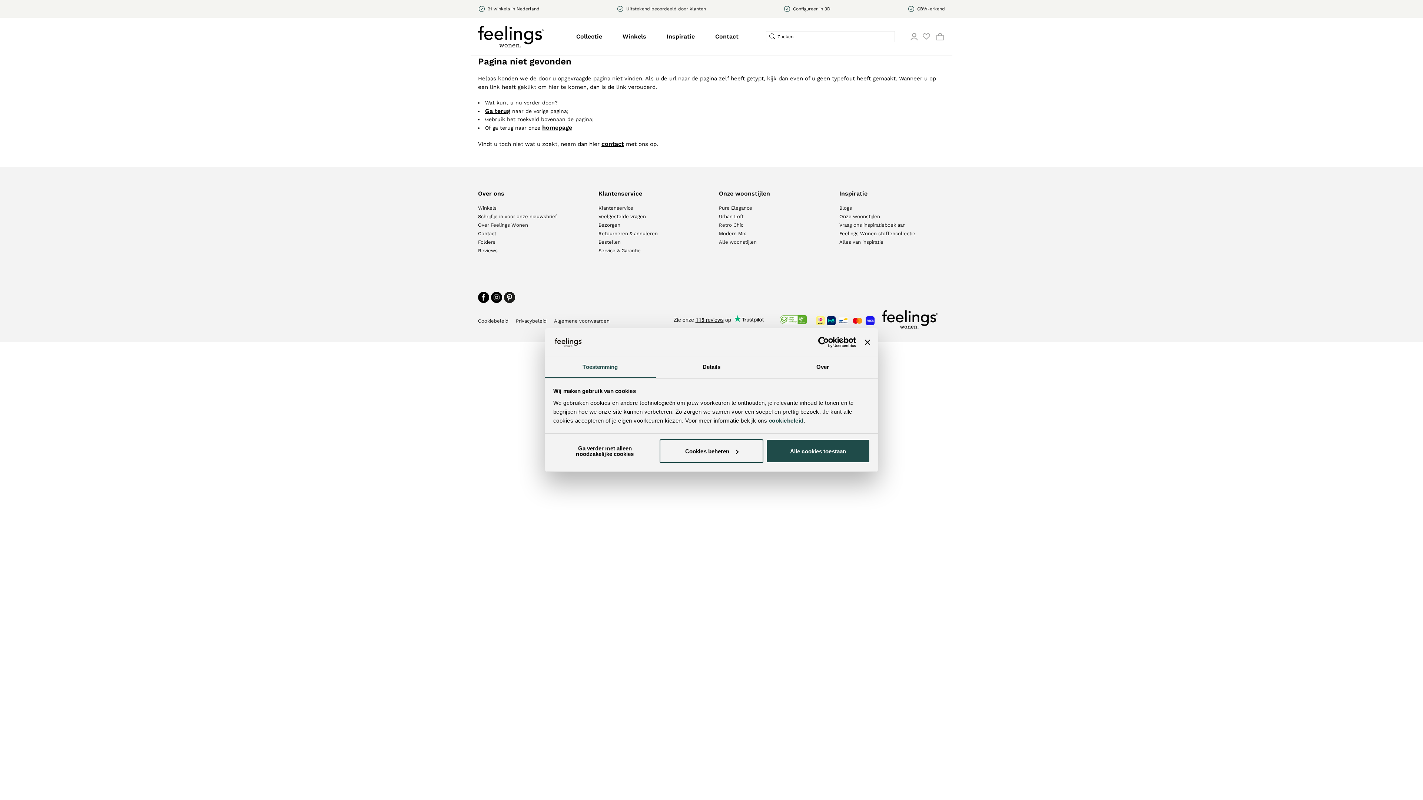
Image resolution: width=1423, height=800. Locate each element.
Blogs (845, 208)
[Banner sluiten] (867, 342)
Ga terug (497, 110)
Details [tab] (712, 367)
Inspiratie (681, 36)
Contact (727, 36)
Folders (486, 242)
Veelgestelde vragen (622, 216)
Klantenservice (615, 208)
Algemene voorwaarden (582, 321)
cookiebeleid (786, 420)
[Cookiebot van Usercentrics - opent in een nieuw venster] (823, 342)
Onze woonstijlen (859, 216)
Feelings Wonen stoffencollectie (877, 233)
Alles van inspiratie (861, 242)
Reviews (488, 250)
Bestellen (609, 242)
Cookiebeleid (493, 321)
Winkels (634, 36)
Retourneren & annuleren (628, 233)
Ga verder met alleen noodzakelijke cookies (605, 451)
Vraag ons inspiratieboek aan (872, 225)
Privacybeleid (531, 321)
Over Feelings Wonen (503, 225)
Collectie (589, 36)
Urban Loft (731, 216)
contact (612, 143)
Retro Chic (731, 225)
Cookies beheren (707, 451)
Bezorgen (609, 225)
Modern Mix (732, 233)
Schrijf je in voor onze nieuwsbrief (517, 216)
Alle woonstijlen (738, 242)
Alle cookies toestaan (818, 451)
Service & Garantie (619, 250)
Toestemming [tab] (600, 367)
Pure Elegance (735, 208)
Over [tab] (822, 367)
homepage (557, 127)
